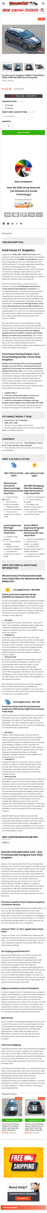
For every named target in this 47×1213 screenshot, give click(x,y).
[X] (17, 223)
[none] (23, 39)
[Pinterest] (21, 223)
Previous (3, 1118)
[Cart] (43, 3)
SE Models (9, 105)
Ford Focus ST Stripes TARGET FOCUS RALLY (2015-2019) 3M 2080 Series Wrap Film (10, 1127)
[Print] (12, 223)
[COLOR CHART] (23, 168)
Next (43, 1118)
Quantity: (7, 121)
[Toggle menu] (3, 3)
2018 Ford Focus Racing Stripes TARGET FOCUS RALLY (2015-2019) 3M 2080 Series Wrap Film (34, 1127)
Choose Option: (13, 101)
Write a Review (8, 80)
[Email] (8, 223)
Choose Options (12, 1120)
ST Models (9, 108)
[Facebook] (4, 223)
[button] (23, 1192)
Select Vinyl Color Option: (19, 112)
